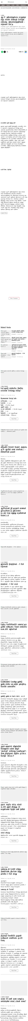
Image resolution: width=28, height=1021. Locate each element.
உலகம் (13, 5)
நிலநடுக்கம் (4, 577)
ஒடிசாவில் (4, 820)
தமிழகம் (3, 5)
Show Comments (14, 298)
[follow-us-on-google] (25, 51)
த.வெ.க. (17, 770)
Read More (14, 418)
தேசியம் (8, 5)
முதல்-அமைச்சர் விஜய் (7, 765)
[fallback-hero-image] (6, 333)
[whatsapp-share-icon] (2, 52)
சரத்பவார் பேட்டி (4, 213)
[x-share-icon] (5, 52)
